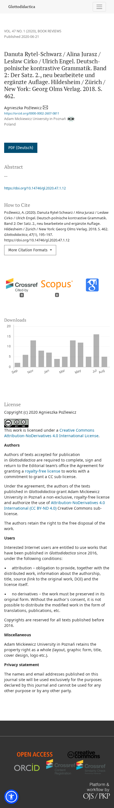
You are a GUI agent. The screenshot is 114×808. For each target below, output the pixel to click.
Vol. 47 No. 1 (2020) (20, 31)
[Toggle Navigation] (99, 7)
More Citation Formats (28, 250)
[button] (11, 796)
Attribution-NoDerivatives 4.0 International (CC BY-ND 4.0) (54, 505)
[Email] (46, 107)
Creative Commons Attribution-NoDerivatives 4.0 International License (51, 433)
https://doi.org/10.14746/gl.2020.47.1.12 (35, 188)
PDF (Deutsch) (20, 147)
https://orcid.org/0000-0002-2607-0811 (31, 113)
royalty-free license (42, 471)
